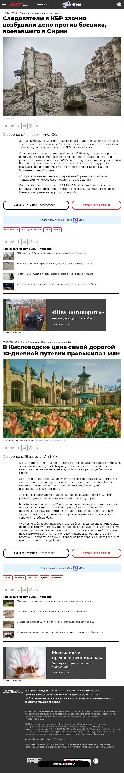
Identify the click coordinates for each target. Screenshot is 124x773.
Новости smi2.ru (13, 332)
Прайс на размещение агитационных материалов (51, 698)
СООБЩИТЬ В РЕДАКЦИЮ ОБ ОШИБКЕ (42, 702)
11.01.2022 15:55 (10, 13)
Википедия (8, 118)
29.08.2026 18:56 (11, 342)
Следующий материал (63, 764)
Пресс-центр (58, 691)
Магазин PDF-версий (88, 691)
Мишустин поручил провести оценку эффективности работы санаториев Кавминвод (60, 632)
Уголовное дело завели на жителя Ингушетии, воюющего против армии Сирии (57, 284)
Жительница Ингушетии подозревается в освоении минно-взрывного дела (55, 274)
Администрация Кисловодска (50, 440)
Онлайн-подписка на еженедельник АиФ (46, 695)
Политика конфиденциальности (96, 698)
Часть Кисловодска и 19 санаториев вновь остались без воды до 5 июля (53, 611)
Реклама (71, 691)
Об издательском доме (37, 691)
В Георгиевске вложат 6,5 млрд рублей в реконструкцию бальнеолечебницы (55, 622)
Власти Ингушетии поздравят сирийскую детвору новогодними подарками (55, 263)
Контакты (95, 695)
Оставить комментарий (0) (96, 205)
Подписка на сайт (78, 695)
